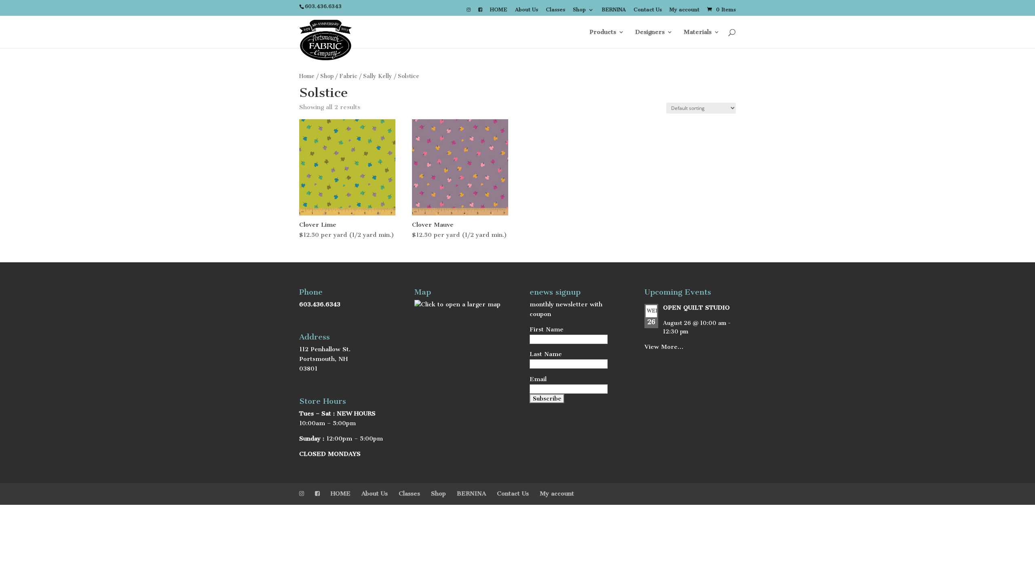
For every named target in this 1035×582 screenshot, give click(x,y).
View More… (663, 346)
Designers (650, 32)
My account (684, 10)
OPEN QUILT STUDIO (696, 307)
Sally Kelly (377, 76)
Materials (698, 32)
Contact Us (648, 10)
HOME (498, 10)
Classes (555, 10)
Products (602, 32)
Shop (579, 10)
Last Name (546, 354)
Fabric (348, 76)
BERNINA (614, 10)
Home (307, 76)
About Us (526, 10)
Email (538, 379)
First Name (547, 329)
